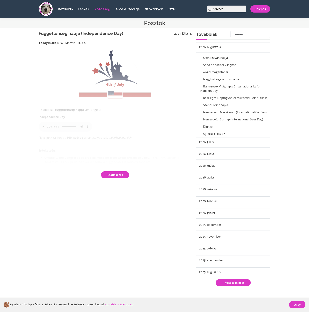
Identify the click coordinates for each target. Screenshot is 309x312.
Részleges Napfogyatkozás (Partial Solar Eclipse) (235, 98)
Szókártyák (154, 9)
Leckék (83, 9)
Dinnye (208, 126)
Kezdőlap (65, 9)
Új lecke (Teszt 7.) (214, 134)
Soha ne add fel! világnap (219, 65)
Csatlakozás (115, 175)
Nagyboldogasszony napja (221, 79)
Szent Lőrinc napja (215, 105)
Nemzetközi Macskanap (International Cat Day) (235, 112)
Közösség (102, 9)
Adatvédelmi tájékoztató (119, 304)
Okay (297, 305)
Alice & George (128, 9)
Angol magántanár (215, 72)
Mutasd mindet (234, 282)
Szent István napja (215, 58)
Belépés (260, 9)
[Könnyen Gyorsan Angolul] (46, 8)
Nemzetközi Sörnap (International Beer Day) (233, 119)
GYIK (172, 9)
